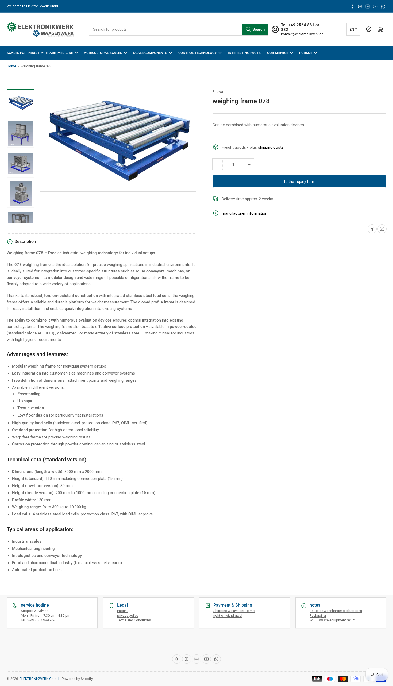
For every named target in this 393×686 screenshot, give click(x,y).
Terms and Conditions (134, 620)
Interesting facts (244, 53)
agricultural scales (103, 53)
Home (11, 66)
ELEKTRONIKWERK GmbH (39, 679)
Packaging (318, 616)
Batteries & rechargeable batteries (336, 611)
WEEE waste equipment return (333, 620)
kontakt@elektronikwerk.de (302, 34)
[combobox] (178, 29)
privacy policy (127, 616)
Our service (277, 53)
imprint (122, 611)
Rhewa (218, 92)
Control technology (197, 53)
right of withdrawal (227, 616)
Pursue (305, 53)
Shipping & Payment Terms (234, 611)
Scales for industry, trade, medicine (40, 53)
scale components (150, 53)
